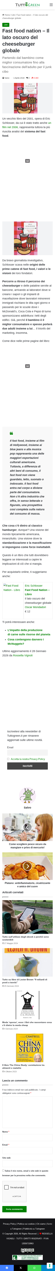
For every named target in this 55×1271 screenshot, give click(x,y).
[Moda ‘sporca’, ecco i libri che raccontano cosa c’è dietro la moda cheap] (27, 1005)
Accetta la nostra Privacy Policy (28, 759)
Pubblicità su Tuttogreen (34, 1229)
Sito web (6, 1158)
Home (7, 15)
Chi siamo (41, 1224)
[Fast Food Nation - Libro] (13, 585)
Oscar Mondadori (35, 607)
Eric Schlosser (33, 585)
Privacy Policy (9, 1224)
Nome (5, 1132)
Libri (13, 15)
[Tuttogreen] (27, 4)
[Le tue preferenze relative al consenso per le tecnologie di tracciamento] (50, 1266)
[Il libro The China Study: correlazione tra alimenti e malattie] (27, 1048)
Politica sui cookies (26, 1224)
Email (10, 747)
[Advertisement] (27, 161)
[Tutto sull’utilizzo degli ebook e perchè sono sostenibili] (27, 917)
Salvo (7, 78)
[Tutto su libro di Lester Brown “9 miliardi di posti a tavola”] (27, 962)
